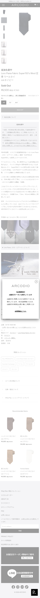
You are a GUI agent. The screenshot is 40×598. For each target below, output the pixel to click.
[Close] (36, 281)
